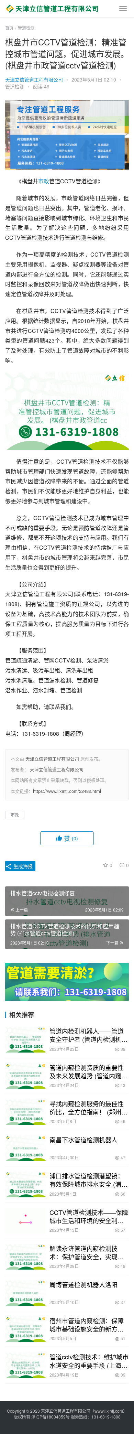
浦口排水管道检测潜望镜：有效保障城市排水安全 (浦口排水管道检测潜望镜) (88, 1180)
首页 (9, 28)
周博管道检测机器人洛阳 (83, 1284)
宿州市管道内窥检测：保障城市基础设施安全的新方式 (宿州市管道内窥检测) (86, 1324)
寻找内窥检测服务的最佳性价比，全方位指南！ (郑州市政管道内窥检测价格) (88, 1107)
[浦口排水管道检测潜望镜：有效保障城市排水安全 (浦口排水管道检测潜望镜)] (25, 1184)
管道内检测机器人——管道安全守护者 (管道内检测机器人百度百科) (88, 1035)
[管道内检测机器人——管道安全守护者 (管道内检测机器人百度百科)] (25, 1039)
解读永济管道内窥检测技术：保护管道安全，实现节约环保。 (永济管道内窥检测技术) (88, 1252)
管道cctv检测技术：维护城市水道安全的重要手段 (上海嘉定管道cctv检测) (89, 1360)
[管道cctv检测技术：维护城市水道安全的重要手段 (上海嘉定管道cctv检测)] (25, 1365)
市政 (43, 181)
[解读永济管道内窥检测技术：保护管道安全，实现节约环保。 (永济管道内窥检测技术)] (25, 1257)
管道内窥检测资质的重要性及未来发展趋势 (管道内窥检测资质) (88, 1071)
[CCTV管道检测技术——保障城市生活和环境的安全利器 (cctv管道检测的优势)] (25, 1220)
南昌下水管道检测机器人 (83, 1139)
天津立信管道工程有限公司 (34, 79)
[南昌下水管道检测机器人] (25, 1148)
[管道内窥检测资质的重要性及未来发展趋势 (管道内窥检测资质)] (25, 1076)
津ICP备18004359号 (51, 1417)
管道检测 (14, 86)
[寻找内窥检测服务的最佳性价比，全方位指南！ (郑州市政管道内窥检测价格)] (25, 1112)
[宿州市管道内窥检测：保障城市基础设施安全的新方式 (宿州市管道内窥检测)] (25, 1329)
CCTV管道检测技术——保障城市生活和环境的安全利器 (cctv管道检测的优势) (88, 1216)
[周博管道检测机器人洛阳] (25, 1293)
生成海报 (22, 866)
